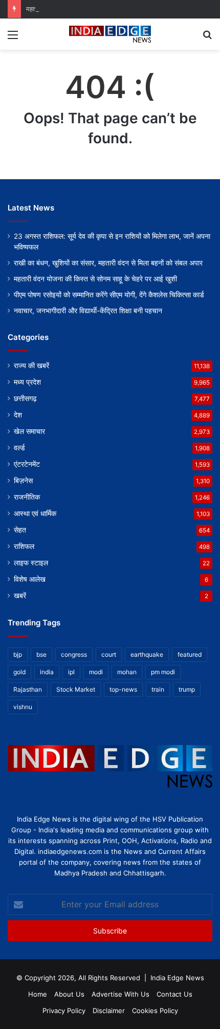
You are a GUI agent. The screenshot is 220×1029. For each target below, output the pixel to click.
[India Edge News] (110, 34)
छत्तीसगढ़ (25, 398)
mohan (127, 672)
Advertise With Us (120, 994)
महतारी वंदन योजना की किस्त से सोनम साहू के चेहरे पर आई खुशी (95, 279)
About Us (69, 994)
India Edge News (177, 978)
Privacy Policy (63, 1010)
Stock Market (75, 689)
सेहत (20, 530)
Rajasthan (27, 689)
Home (37, 994)
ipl (71, 672)
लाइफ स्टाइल (31, 563)
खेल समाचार (29, 431)
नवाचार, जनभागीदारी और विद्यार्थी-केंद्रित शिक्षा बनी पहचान (88, 311)
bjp (17, 654)
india (47, 672)
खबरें (20, 596)
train (157, 689)
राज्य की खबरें (31, 365)
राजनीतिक (27, 497)
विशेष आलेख (30, 579)
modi (96, 672)
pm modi (163, 672)
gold (19, 672)
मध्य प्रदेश (27, 382)
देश (18, 415)
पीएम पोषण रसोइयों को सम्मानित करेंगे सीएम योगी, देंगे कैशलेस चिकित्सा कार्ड (109, 295)
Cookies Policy (155, 1010)
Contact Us (174, 994)
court (108, 654)
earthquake (146, 654)
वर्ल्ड (19, 448)
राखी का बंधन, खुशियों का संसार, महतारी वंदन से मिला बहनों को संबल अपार (108, 263)
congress (74, 654)
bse (41, 654)
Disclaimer (109, 1010)
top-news (123, 689)
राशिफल (24, 546)
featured (190, 654)
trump (187, 689)
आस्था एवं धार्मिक (35, 513)
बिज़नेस (23, 481)
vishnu (22, 707)
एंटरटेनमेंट (27, 464)
